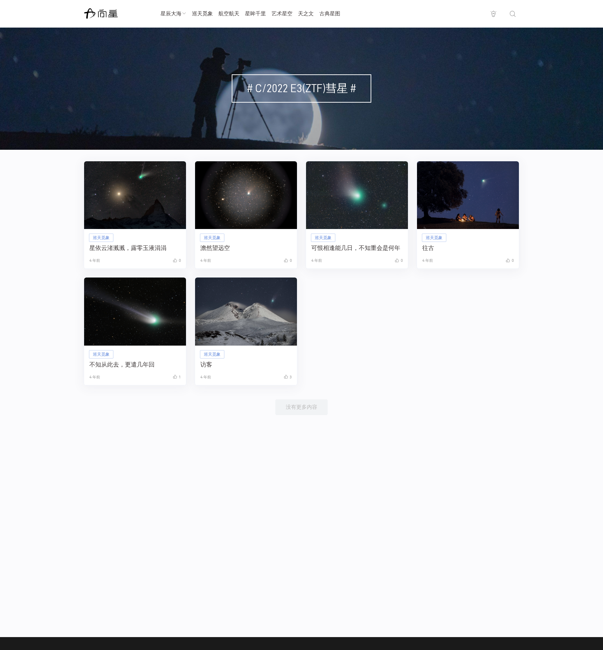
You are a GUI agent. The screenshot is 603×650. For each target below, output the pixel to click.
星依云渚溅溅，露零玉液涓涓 (127, 247)
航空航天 (228, 13)
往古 (428, 247)
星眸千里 (255, 13)
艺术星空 (281, 13)
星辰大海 (171, 13)
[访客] (246, 312)
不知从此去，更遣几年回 (122, 364)
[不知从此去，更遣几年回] (135, 312)
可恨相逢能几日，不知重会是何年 (355, 247)
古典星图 (329, 13)
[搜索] (512, 14)
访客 (206, 364)
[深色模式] (493, 14)
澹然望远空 (215, 247)
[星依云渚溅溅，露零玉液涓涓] (135, 195)
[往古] (468, 195)
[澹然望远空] (246, 195)
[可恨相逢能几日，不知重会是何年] (357, 195)
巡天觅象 (202, 13)
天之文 (306, 13)
